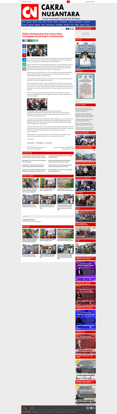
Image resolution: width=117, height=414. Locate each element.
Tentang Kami (42, 412)
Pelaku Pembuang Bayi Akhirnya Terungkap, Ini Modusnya (36, 147)
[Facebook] (67, 29)
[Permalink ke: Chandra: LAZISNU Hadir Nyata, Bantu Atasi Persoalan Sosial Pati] (48, 199)
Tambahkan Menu (90, 1)
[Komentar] (37, 40)
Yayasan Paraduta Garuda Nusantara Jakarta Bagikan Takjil (64, 147)
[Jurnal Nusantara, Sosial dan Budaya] (50, 11)
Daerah (26, 38)
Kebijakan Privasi (50, 412)
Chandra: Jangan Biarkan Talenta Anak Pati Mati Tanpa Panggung (84, 128)
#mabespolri (31, 143)
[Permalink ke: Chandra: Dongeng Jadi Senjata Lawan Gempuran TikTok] (48, 182)
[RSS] (73, 29)
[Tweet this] (26, 40)
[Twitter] (71, 29)
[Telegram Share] (31, 40)
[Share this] (23, 40)
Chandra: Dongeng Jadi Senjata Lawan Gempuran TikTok (47, 240)
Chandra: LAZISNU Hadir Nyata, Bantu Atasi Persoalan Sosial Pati (47, 207)
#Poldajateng (40, 143)
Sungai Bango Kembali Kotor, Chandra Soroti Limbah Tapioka (65, 240)
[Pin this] (29, 40)
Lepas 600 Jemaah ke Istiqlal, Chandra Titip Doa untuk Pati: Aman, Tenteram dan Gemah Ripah (64, 256)
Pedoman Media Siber (60, 412)
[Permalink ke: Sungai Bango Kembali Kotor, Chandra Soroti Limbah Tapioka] (65, 182)
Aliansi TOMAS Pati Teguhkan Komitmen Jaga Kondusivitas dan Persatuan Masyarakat (29, 190)
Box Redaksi (34, 412)
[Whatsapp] (34, 40)
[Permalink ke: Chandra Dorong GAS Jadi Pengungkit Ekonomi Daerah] (30, 199)
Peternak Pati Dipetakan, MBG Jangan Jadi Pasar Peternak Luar (84, 124)
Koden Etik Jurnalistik (71, 412)
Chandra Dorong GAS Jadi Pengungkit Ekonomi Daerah (29, 255)
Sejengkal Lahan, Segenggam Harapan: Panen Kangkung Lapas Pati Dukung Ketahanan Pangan (84, 115)
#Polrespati (49, 143)
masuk (30, 221)
